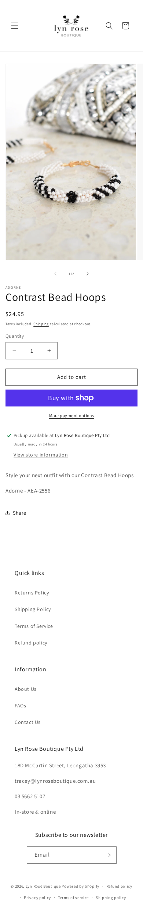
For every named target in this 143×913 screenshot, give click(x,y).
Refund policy (31, 642)
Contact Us (28, 722)
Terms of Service (34, 626)
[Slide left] (55, 274)
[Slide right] (88, 274)
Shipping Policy (33, 609)
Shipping (41, 323)
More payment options (71, 415)
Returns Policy (32, 592)
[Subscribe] (108, 855)
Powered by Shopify (80, 886)
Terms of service (73, 897)
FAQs (20, 705)
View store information (41, 454)
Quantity (15, 336)
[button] (15, 26)
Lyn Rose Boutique (43, 886)
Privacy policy (37, 897)
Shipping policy (111, 897)
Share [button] (19, 512)
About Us (26, 689)
